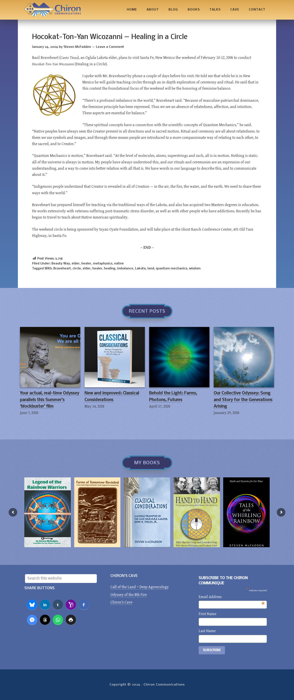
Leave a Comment (110, 47)
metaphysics (102, 263)
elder (76, 263)
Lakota (140, 268)
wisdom (195, 268)
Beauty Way (60, 263)
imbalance (125, 268)
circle (77, 268)
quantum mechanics (171, 268)
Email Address (232, 597)
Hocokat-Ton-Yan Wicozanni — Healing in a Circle (109, 37)
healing (109, 268)
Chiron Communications (52, 9)
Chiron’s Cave (121, 602)
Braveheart (62, 268)
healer (86, 263)
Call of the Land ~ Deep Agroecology (139, 587)
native (119, 263)
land (150, 268)
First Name (207, 614)
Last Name (207, 631)
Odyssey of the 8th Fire (128, 594)
